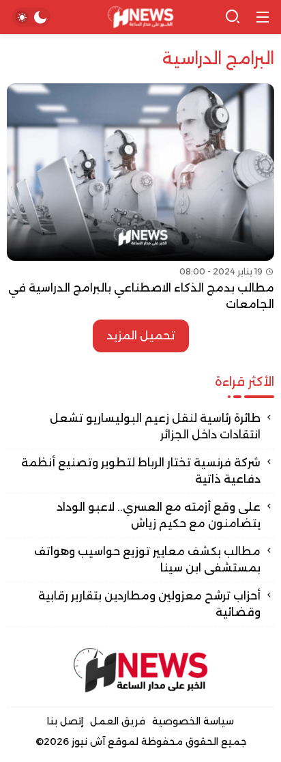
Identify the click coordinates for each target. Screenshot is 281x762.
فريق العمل (117, 721)
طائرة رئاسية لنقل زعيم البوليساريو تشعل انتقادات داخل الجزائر (155, 426)
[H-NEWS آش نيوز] (140, 17)
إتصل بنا (65, 721)
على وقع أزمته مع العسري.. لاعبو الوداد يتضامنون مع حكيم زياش (159, 515)
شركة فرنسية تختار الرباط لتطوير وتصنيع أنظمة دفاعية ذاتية (141, 470)
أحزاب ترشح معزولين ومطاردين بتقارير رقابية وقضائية (149, 604)
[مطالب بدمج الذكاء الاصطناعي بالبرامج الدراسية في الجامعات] (140, 198)
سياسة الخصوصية (193, 721)
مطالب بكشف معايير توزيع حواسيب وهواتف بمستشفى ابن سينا (147, 559)
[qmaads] (140, 670)
